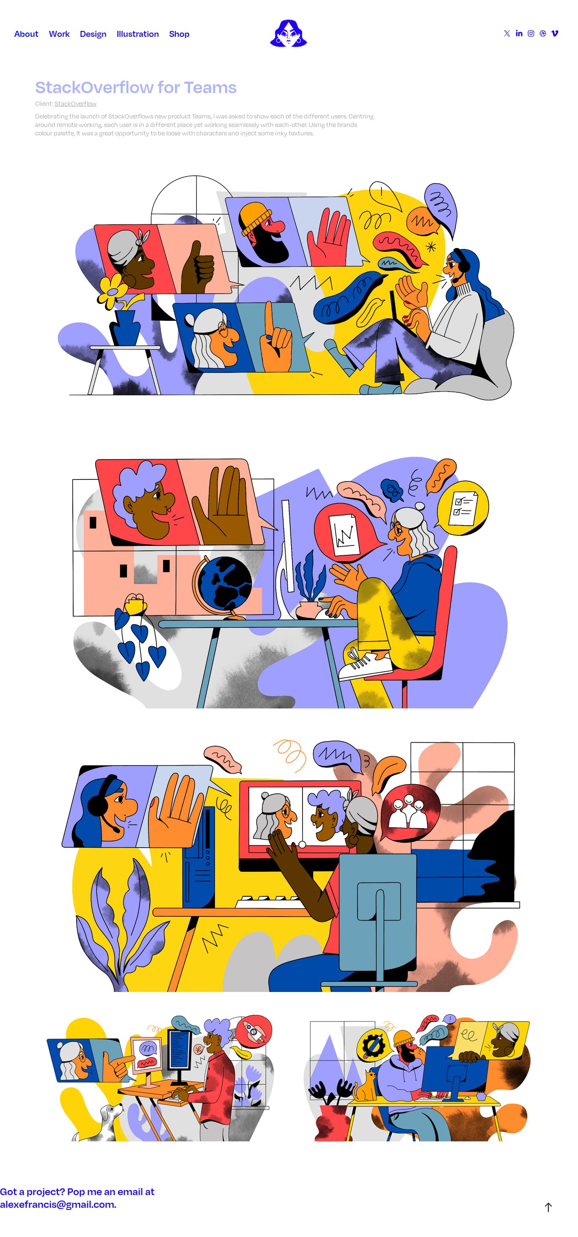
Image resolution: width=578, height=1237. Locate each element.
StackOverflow (75, 103)
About (26, 33)
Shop (179, 33)
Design (93, 33)
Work (59, 33)
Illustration (138, 33)
